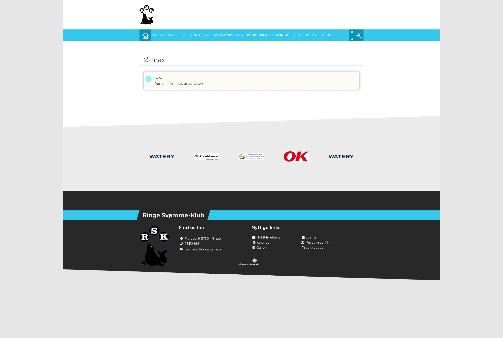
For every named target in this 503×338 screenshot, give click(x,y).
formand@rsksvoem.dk (203, 249)
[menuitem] (145, 35)
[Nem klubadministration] (248, 264)
